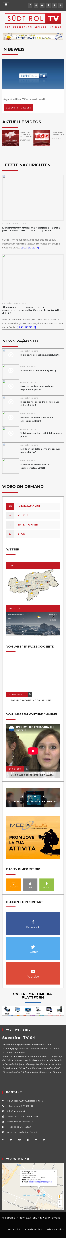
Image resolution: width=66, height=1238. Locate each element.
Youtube (33, 970)
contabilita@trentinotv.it (20, 1121)
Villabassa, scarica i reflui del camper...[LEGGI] (41, 435)
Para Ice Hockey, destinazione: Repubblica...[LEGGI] (37, 388)
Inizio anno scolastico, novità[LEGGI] (40, 355)
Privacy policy (55, 1229)
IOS (30, 883)
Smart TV (13, 883)
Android (46, 883)
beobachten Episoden (18, 108)
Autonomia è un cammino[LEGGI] (38, 370)
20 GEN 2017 (15, 769)
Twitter (33, 945)
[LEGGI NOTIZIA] (29, 247)
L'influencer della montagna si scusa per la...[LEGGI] (40, 450)
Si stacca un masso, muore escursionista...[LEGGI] (34, 466)
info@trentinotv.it (16, 1111)
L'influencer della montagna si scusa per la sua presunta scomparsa (31, 229)
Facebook (33, 920)
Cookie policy (33, 1229)
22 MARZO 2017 (17, 694)
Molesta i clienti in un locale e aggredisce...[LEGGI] (36, 419)
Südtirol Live (33, 796)
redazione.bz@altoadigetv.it (22, 1132)
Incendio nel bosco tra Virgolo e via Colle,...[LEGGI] (39, 403)
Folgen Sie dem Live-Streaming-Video (33, 801)
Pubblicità (14, 1229)
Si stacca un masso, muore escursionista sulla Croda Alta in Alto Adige (32, 310)
